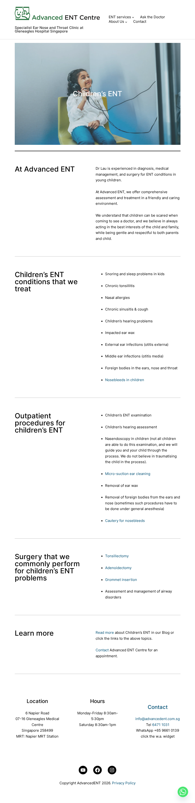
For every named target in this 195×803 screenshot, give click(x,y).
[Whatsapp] (183, 792)
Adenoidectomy (118, 568)
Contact (102, 650)
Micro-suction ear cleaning (127, 474)
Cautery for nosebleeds (125, 521)
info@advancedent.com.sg (157, 719)
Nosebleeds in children (124, 380)
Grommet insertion (121, 580)
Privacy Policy (124, 783)
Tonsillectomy (117, 556)
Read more (105, 632)
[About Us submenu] (126, 22)
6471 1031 (160, 725)
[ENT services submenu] (133, 17)
